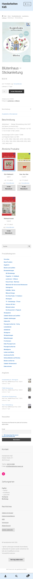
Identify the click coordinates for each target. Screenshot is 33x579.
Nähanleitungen (8, 338)
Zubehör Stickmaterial (10, 363)
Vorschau (6, 259)
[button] (28, 24)
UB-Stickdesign (10, 273)
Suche (16, 576)
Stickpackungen (8, 335)
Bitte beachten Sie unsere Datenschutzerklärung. (10, 435)
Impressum (5, 522)
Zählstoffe (7, 321)
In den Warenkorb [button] (8, 188)
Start (5, 16)
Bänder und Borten (9, 360)
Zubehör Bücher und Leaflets (12, 315)
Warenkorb (25, 575)
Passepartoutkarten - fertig (12, 324)
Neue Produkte (8, 262)
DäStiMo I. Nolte (10, 290)
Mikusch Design (10, 293)
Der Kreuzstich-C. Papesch (13, 310)
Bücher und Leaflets (9, 267)
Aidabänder (7, 329)
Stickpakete (7, 312)
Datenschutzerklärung (8, 516)
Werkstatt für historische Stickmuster (17, 284)
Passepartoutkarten (9, 346)
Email (3, 429)
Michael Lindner (10, 307)
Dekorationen (8, 366)
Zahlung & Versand (7, 513)
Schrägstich (9, 287)
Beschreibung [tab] (6, 109)
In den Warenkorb (16, 91)
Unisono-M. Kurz (10, 304)
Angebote (6, 265)
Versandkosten (18, 84)
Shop (9, 16)
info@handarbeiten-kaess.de (14, 466)
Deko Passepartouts (9, 343)
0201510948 (11, 464)
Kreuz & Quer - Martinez (12, 282)
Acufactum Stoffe (9, 355)
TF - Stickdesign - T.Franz (13, 301)
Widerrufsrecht (6, 526)
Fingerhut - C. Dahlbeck (12, 276)
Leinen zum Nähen (9, 352)
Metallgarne (7, 349)
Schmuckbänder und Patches (12, 358)
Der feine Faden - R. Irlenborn (14, 296)
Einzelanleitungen (16, 16)
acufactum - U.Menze (14, 101)
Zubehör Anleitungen (10, 318)
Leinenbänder (8, 327)
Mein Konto (5, 576)
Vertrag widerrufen (7, 530)
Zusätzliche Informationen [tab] (9, 114)
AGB (3, 519)
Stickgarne (7, 332)
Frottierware (7, 341)
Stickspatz (9, 298)
